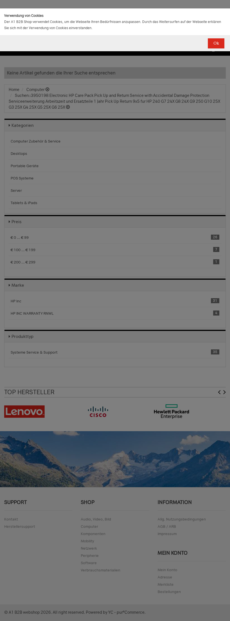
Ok (216, 43)
